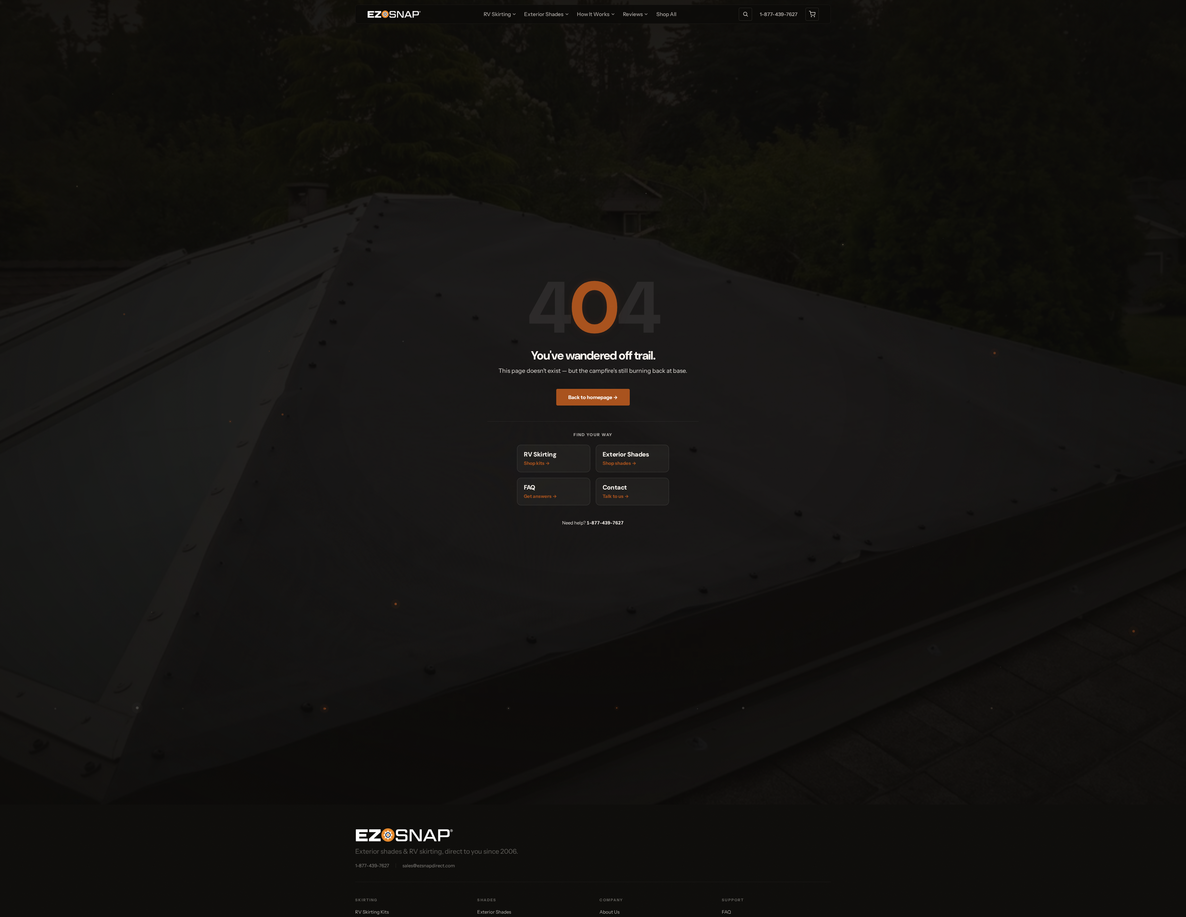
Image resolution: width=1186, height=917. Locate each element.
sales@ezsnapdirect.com (428, 866)
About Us (609, 912)
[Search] (745, 14)
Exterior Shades (494, 912)
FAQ (726, 912)
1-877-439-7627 (778, 14)
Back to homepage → (593, 397)
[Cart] (812, 14)
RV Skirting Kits (372, 912)
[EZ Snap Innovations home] (394, 14)
